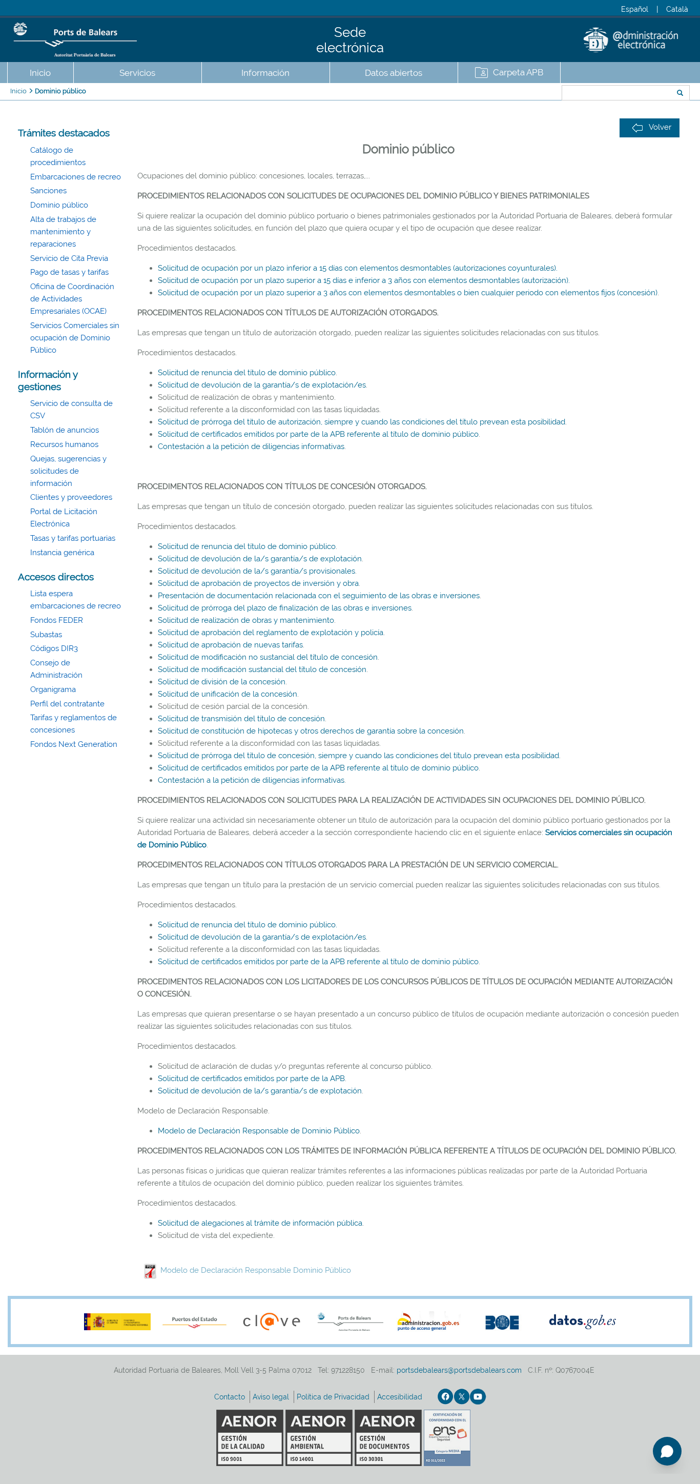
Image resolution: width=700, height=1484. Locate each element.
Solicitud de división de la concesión (221, 681)
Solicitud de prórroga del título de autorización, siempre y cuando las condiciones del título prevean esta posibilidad (361, 421)
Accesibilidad (400, 1397)
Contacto (230, 1397)
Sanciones (48, 190)
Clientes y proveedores (71, 497)
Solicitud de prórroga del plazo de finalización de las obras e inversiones (284, 608)
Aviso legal (272, 1397)
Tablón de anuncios (64, 430)
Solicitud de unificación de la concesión (227, 694)
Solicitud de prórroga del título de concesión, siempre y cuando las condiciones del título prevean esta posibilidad (358, 755)
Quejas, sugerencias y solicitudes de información (68, 471)
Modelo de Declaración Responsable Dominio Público (255, 1270)
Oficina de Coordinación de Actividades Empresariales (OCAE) (72, 299)
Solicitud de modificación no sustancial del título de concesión (268, 657)
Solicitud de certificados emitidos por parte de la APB (251, 1078)
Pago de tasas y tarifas (69, 272)
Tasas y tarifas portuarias (72, 538)
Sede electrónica (350, 40)
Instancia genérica (62, 552)
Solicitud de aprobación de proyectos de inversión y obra (258, 583)
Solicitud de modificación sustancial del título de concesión (262, 669)
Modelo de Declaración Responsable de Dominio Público (259, 1130)
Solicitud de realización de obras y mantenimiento (246, 620)
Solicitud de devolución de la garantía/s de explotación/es (262, 385)
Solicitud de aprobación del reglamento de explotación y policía (270, 632)
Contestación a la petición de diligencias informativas (251, 446)
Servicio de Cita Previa (69, 258)
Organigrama (53, 689)
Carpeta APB (518, 72)
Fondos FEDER (56, 620)
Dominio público (60, 91)
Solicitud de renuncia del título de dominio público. (247, 924)
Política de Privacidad (334, 1397)
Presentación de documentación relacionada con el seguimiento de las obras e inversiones (319, 595)
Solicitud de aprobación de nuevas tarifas (230, 644)
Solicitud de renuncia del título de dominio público (247, 372)
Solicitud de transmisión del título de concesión (241, 718)
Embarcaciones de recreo (75, 176)
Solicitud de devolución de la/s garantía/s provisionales (256, 571)
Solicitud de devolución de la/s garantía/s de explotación (260, 558)
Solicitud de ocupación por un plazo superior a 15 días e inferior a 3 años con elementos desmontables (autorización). (364, 280)
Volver (660, 127)
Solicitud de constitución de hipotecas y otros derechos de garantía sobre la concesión (311, 731)
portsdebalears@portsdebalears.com (459, 1370)
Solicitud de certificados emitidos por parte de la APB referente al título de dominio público (318, 434)
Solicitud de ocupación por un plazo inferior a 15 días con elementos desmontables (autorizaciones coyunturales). (358, 268)
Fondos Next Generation (73, 744)
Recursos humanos (64, 444)
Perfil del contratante (67, 703)
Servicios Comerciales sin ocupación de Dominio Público (74, 338)
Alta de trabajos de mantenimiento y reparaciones (63, 232)
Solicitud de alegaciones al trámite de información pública (260, 1223)
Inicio (40, 73)
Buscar (528, 93)
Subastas (46, 634)
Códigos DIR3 (54, 648)
